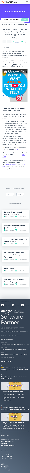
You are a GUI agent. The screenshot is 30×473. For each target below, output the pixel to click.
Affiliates (4, 443)
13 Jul (3, 365)
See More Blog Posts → (7, 357)
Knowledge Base (6, 441)
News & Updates (17, 41)
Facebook (6, 305)
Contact (17, 439)
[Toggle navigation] (27, 2)
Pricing (12, 439)
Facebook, (8, 164)
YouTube (13, 164)
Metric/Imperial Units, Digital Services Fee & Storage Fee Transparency (14, 255)
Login (3, 464)
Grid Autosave (9, 268)
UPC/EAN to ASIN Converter (8, 459)
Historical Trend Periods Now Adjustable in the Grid (15, 344)
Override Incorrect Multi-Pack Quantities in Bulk (13, 349)
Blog (13, 441)
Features (7, 439)
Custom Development (7, 445)
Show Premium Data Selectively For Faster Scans (14, 354)
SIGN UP (17, 150)
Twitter (17, 305)
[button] (10, 194)
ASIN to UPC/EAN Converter (8, 457)
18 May (4, 405)
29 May (4, 374)
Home (3, 439)
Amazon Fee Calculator (7, 455)
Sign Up (3, 467)
